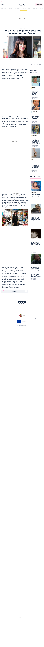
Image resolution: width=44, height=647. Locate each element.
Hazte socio (39, 4)
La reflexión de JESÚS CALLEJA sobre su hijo (15, 1)
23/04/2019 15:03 (5, 65)
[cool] (22, 4)
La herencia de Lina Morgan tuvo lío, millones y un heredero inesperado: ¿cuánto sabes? (36, 92)
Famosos (24, 8)
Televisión (35, 8)
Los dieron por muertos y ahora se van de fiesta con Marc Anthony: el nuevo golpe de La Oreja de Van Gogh (36, 140)
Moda (29, 8)
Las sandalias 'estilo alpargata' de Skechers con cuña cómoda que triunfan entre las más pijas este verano (35, 165)
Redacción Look (6, 64)
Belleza (10, 8)
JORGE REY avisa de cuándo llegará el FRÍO (32, 1)
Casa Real (17, 8)
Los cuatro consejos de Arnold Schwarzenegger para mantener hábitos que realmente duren (36, 116)
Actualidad (3, 8)
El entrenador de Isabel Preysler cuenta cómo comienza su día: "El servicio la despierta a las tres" (36, 197)
